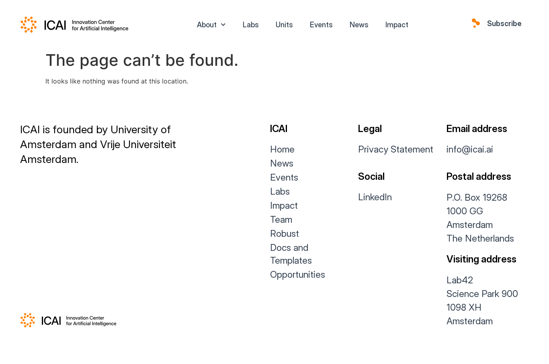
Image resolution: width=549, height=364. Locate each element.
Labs (251, 24)
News (359, 24)
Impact (396, 24)
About (207, 24)
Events (321, 24)
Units (284, 24)
